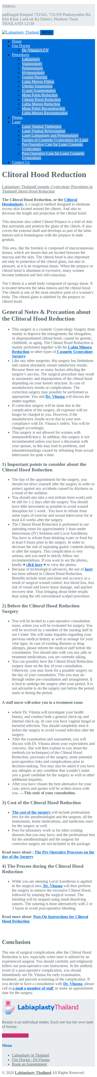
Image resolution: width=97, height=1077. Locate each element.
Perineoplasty (32, 68)
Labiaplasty (31, 59)
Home (17, 41)
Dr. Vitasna (52, 886)
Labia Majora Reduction (41, 104)
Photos (17, 117)
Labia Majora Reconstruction (45, 113)
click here (34, 565)
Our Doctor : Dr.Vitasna (31, 1060)
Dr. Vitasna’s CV (35, 50)
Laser (16, 122)
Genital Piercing (34, 77)
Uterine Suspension (37, 86)
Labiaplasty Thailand (33, 1073)
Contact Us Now (15, 1035)
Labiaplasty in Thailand (30, 1055)
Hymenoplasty (33, 73)
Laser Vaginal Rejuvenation (43, 131)
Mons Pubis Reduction (40, 95)
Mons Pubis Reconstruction (43, 108)
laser (89, 569)
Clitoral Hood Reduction (41, 99)
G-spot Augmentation (39, 90)
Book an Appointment (29, 1064)
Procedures (20, 55)
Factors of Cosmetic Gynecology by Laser (55, 140)
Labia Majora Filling (38, 81)
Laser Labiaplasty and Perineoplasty (50, 135)
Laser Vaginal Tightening (41, 126)
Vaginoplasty (32, 64)
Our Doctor (21, 46)
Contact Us (21, 162)
